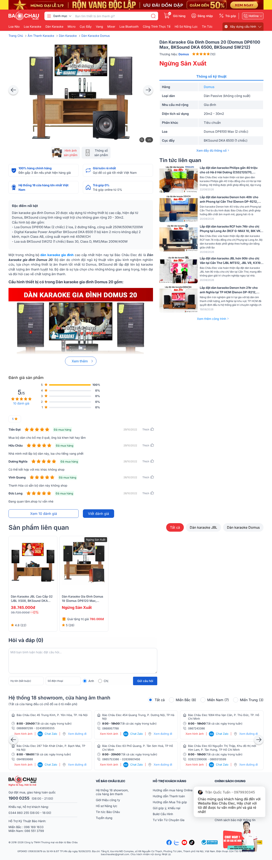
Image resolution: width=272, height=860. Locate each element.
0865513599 (218, 759)
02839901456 (131, 759)
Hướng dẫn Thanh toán (169, 796)
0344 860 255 (18, 812)
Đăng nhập (205, 15)
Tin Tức (207, 26)
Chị (106, 681)
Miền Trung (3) (252, 700)
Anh (91, 681)
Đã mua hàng (62, 429)
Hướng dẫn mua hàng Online (173, 790)
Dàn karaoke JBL (203, 527)
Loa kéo (14, 26)
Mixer (111, 26)
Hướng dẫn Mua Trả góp (170, 802)
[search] (153, 16)
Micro (71, 26)
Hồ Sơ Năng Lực (186, 26)
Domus (209, 87)
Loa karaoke (32, 26)
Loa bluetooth (129, 26)
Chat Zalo (47, 733)
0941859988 (25, 759)
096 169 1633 (34, 827)
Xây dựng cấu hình (243, 26)
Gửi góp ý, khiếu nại (166, 808)
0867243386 (196, 728)
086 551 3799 (34, 831)
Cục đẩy (86, 26)
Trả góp (230, 15)
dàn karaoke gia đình (57, 255)
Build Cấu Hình (163, 814)
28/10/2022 (130, 461)
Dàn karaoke (54, 26)
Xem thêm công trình (211, 318)
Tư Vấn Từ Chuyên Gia (169, 820)
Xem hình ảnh (23, 733)
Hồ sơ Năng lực (106, 806)
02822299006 (197, 759)
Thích (145, 429)
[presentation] (13, 90)
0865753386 (110, 759)
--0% (34, 612)
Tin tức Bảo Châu (108, 812)
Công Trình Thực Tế (156, 26)
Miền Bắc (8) (186, 700)
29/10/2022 (130, 429)
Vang (99, 26)
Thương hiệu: (174, 54)
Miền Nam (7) (218, 700)
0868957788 (110, 728)
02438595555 (45, 728)
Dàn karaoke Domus (243, 527)
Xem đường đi (77, 733)
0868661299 (25, 728)
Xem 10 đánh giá (43, 513)
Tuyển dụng (104, 818)
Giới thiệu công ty (108, 800)
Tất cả (175, 527)
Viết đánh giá (98, 513)
